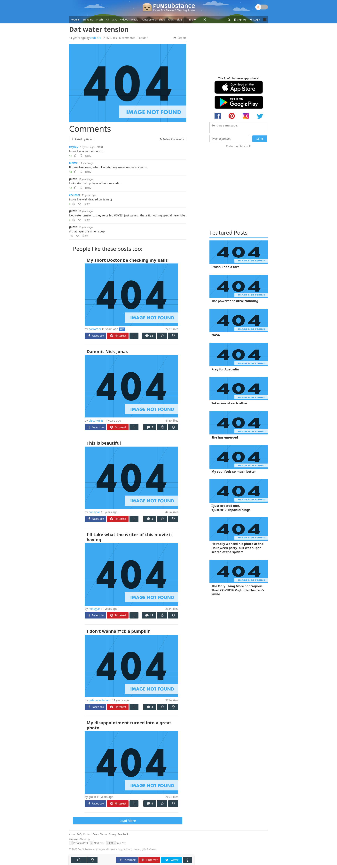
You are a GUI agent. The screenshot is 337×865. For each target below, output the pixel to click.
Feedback (123, 834)
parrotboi (95, 329)
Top (191, 19)
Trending (88, 19)
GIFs (114, 19)
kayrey (73, 147)
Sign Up (242, 19)
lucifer (73, 163)
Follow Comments (173, 139)
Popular (75, 19)
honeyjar (94, 512)
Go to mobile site (237, 146)
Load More (128, 820)
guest (73, 179)
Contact (87, 834)
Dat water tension (99, 29)
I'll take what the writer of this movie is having (130, 536)
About (72, 834)
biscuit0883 (96, 420)
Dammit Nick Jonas (107, 351)
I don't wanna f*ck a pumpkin (119, 631)
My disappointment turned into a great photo (129, 725)
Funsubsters (148, 19)
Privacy (112, 834)
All (107, 19)
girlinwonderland (100, 700)
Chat (171, 19)
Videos (124, 19)
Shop (162, 19)
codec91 (95, 38)
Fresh (99, 19)
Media (134, 19)
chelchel (74, 195)
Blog (179, 19)
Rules (96, 834)
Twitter (173, 860)
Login (256, 19)
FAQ (79, 834)
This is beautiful (104, 443)
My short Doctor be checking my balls (127, 260)
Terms (103, 834)
